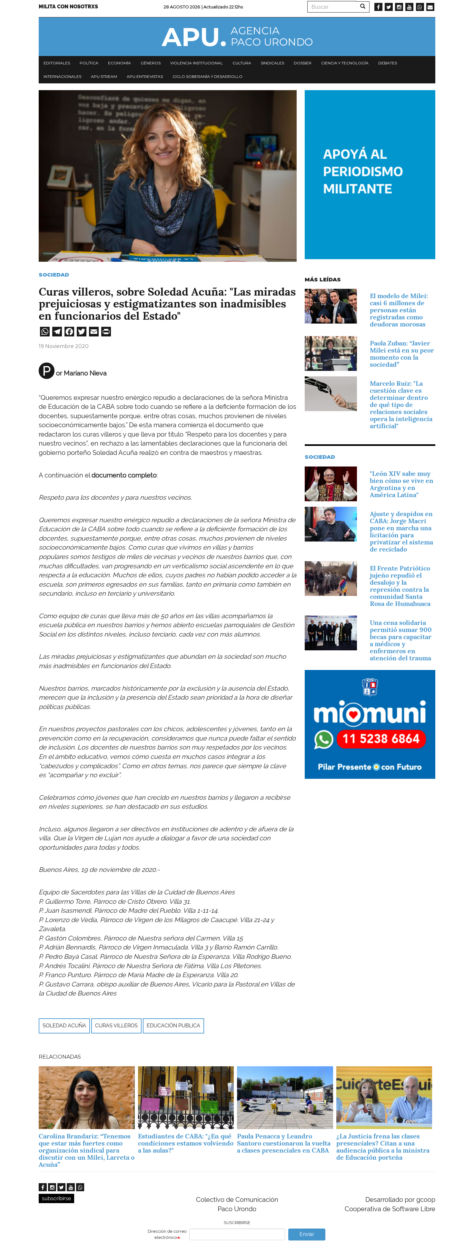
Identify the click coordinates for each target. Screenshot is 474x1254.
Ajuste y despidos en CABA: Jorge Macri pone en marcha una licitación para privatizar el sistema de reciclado (401, 531)
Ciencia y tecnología (345, 63)
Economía (119, 63)
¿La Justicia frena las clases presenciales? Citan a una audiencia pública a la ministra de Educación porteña (383, 1147)
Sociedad (54, 275)
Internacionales (62, 76)
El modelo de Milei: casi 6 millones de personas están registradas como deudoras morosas (399, 310)
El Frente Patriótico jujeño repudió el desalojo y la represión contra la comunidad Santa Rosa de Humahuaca (400, 586)
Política (89, 63)
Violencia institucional (196, 63)
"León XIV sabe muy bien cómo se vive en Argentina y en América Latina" (401, 484)
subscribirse (56, 1198)
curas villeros (116, 1026)
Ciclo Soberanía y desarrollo (207, 76)
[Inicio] (237, 36)
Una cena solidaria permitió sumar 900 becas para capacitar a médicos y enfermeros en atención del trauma (401, 640)
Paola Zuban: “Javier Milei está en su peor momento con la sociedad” (402, 354)
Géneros (151, 63)
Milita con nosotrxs (68, 7)
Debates (387, 63)
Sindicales (272, 63)
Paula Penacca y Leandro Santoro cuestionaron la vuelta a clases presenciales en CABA (284, 1143)
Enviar (307, 1234)
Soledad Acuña (64, 1026)
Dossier (302, 63)
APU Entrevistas (145, 76)
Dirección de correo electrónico (167, 1234)
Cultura (241, 63)
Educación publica (173, 1026)
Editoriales (57, 63)
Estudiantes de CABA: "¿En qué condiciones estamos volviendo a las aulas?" (185, 1143)
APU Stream (104, 76)
